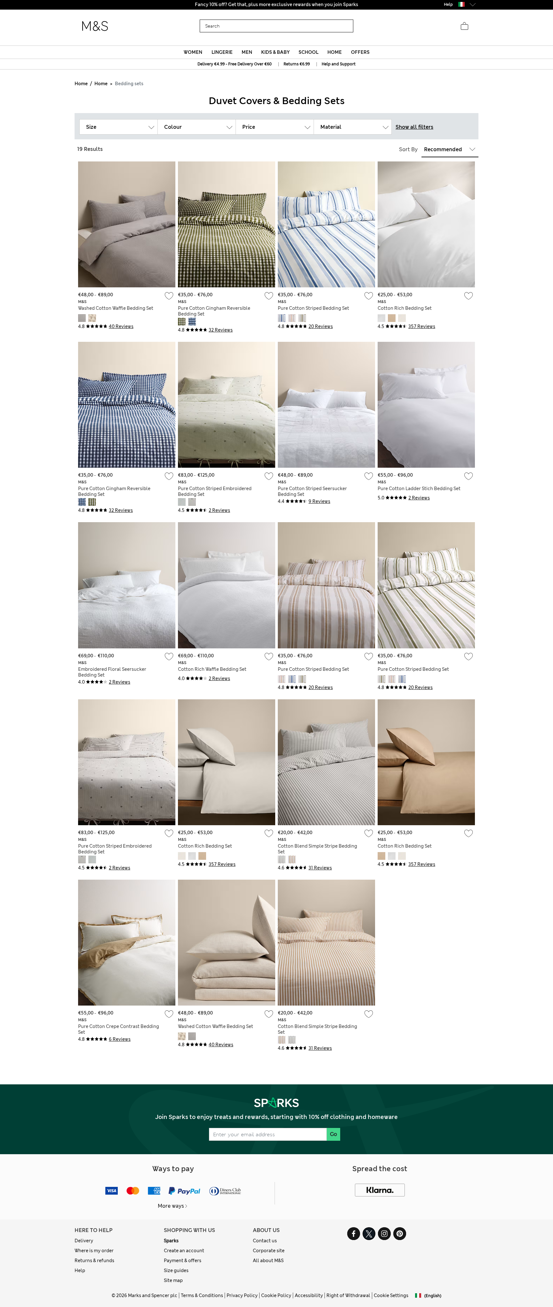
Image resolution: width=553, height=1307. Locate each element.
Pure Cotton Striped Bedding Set (313, 308)
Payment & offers (182, 1260)
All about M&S (268, 1260)
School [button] (308, 52)
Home (81, 83)
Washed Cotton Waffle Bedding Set (115, 308)
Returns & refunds (94, 1260)
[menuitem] (193, 52)
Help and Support (339, 64)
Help (80, 1270)
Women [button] (193, 52)
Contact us (265, 1241)
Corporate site (269, 1251)
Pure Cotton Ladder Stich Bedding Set (419, 488)
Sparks (171, 1241)
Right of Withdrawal (348, 1295)
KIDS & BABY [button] (275, 52)
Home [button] (334, 52)
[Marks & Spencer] (95, 26)
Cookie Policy (276, 1295)
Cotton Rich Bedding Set (405, 308)
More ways (171, 1206)
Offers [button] (360, 52)
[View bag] (464, 26)
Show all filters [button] (414, 127)
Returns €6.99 (297, 64)
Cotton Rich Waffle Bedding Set (212, 669)
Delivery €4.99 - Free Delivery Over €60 (234, 64)
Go (333, 1134)
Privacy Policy (242, 1295)
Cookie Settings (391, 1295)
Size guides (176, 1270)
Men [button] (247, 52)
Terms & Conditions (202, 1295)
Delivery (84, 1241)
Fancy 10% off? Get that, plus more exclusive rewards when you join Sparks (276, 4)
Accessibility (309, 1295)
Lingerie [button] (222, 52)
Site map (173, 1280)
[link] (461, 4)
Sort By (408, 149)
